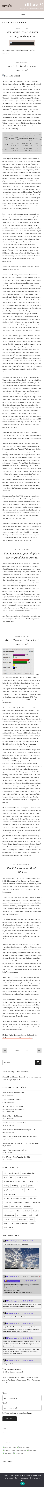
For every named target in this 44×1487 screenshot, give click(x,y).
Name (4, 1393)
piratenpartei (8, 1211)
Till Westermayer (11, 1241)
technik (6, 1219)
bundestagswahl (22, 1177)
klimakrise (7, 1202)
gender (30, 1186)
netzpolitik (27, 1206)
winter (32, 1223)
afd (5, 1173)
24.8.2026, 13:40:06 (26, 1301)
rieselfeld (36, 1211)
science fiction (9, 1215)
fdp (37, 1181)
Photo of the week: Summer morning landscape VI (22, 34)
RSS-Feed (5, 1433)
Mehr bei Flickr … (9, 1461)
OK (23, 1484)
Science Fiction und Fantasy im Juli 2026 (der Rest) (20, 1143)
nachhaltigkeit (16, 1206)
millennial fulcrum (13, 1281)
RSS (7, 1383)
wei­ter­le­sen (6, 627)
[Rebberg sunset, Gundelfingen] (14, 1450)
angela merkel (14, 1173)
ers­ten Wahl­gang (19, 688)
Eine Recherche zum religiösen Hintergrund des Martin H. (22, 555)
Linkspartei (36, 1202)
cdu (24, 1181)
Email (4, 1403)
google (6, 1190)
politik (17, 1211)
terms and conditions (24, 1413)
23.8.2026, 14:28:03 (26, 1323)
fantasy (30, 1181)
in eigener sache (9, 1194)
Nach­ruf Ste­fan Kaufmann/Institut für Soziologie (19, 1035)
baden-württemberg (29, 1173)
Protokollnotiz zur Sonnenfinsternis (14, 1123)
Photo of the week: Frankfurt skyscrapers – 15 (18, 1129)
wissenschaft (8, 1227)
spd (30, 1215)
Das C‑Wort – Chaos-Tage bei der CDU (16, 1157)
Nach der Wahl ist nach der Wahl (22, 68)
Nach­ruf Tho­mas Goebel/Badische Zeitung (17, 1038)
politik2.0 (26, 1211)
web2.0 (6, 1223)
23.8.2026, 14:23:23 (26, 1338)
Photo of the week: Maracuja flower (14, 1150)
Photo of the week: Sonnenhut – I (14, 1092)
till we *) (34, 4)
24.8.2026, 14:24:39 (26, 1241)
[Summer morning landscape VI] (22, 43)
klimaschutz (18, 1202)
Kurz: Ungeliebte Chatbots (11, 1099)
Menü (23, 14)
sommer (24, 1215)
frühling (15, 1186)
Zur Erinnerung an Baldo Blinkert (22, 870)
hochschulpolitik (31, 1190)
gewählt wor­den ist (9, 95)
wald (31, 1219)
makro (6, 1206)
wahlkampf (23, 1219)
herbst (21, 1190)
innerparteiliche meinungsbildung (15, 1198)
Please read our (18, 1413)
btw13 (12, 1177)
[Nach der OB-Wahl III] (11, 76)
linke (27, 1202)
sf (17, 1215)
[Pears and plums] (9, 1447)
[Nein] (41, 1480)
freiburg (6, 1186)
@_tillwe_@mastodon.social (12, 1372)
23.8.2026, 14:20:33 (26, 1360)
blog (5, 1177)
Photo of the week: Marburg (12, 1116)
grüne (14, 1190)
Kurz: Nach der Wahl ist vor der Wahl (22, 642)
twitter (14, 1219)
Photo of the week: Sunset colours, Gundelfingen (19, 1136)
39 (31, 1049)
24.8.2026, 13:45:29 (29, 1281)
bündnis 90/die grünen (12, 1181)
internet (33, 1198)
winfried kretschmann (19, 1223)
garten (23, 1186)
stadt (36, 1215)
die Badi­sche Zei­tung (16, 588)
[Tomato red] (32, 1450)
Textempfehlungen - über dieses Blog (15, 1071)
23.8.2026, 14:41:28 (26, 1313)
